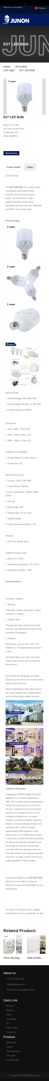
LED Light (8, 70)
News (8, 1014)
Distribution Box (13, 1051)
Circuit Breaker (12, 1060)
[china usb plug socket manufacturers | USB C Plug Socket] (13, 944)
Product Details (13, 167)
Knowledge (11, 1019)
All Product (21, 66)
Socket (9, 1047)
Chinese (42, 8)
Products (10, 1010)
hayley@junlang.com (16, 984)
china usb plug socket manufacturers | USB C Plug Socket (13, 957)
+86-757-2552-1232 (15, 979)
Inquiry (30, 167)
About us (10, 1006)
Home (6, 66)
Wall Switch (11, 1042)
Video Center (12, 1028)
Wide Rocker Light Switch (36, 957)
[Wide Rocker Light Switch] (36, 944)
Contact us (11, 1032)
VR (7, 1023)
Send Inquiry (11, 153)
